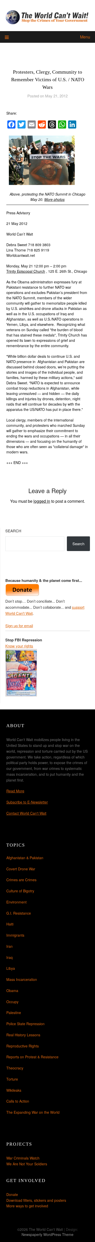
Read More (15, 790)
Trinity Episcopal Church (25, 271)
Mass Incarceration (21, 979)
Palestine (13, 1012)
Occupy (12, 1001)
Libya (10, 968)
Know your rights (19, 645)
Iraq (9, 957)
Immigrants (15, 935)
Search (13, 530)
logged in (41, 501)
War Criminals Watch (23, 1158)
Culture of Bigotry (20, 890)
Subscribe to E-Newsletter (27, 802)
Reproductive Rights (22, 1045)
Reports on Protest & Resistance (32, 1056)
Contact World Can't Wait (26, 813)
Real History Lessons (23, 1034)
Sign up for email (19, 625)
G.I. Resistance (18, 913)
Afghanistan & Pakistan (24, 857)
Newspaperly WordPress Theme (47, 1234)
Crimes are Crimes (21, 879)
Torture (12, 1079)
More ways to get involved (27, 1205)
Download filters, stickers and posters (36, 1200)
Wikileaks (13, 1090)
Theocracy (14, 1067)
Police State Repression (25, 1023)
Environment (16, 901)
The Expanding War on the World (33, 1112)
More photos (54, 199)
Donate (12, 1194)
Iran (9, 946)
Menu (85, 37)
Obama (12, 990)
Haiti (9, 924)
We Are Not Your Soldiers (26, 1163)
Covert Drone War (20, 868)
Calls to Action (17, 1101)
